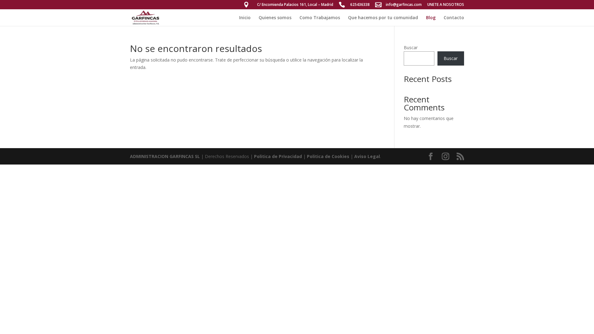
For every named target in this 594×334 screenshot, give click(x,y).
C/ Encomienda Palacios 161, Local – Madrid (295, 5)
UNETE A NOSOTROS (445, 5)
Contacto (454, 17)
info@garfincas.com (404, 5)
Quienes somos (275, 17)
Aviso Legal (367, 156)
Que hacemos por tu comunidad (383, 17)
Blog (431, 17)
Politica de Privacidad (278, 156)
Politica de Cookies (328, 156)
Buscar (411, 47)
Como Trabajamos (319, 17)
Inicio (245, 17)
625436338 (360, 5)
